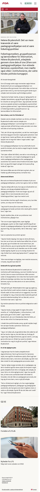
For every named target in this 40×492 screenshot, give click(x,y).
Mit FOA (29, 3)
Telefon (6, 481)
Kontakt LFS (5, 483)
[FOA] (5, 3)
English (35, 489)
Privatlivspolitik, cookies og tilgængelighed (12, 489)
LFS (6, 9)
